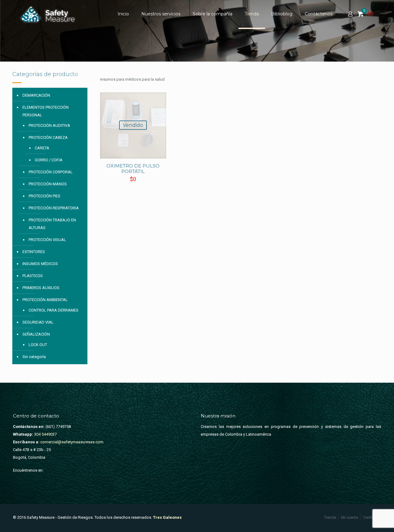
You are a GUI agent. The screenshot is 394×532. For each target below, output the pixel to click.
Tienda (330, 517)
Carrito (369, 517)
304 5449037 (45, 434)
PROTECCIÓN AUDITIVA (49, 125)
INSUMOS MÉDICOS (40, 263)
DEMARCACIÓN (36, 95)
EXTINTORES (33, 251)
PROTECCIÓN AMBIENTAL (45, 299)
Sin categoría (34, 356)
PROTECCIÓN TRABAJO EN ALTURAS (52, 224)
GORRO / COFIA (48, 160)
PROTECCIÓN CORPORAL (51, 172)
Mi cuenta (349, 517)
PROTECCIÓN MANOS (48, 184)
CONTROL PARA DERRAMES (53, 310)
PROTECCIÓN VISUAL (47, 239)
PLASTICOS (32, 275)
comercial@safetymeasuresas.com (71, 442)
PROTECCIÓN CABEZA (48, 137)
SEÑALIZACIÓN (36, 334)
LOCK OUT (38, 344)
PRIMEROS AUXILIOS (40, 287)
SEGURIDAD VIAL (38, 322)
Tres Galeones (167, 517)
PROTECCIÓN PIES (44, 196)
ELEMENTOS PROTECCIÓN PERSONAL (45, 111)
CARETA (42, 148)
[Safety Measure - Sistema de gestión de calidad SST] (49, 14)
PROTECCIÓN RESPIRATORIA (54, 208)
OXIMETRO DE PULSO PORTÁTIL (133, 168)
